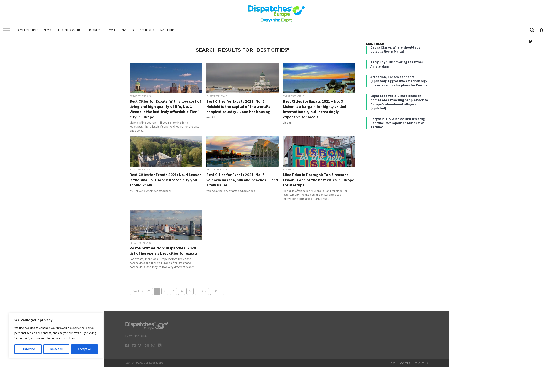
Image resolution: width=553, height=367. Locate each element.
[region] (56, 335)
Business (94, 30)
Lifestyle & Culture (70, 30)
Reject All (56, 349)
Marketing (167, 30)
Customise (28, 349)
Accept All (84, 349)
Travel (111, 30)
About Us (128, 30)
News (47, 30)
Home (392, 363)
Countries (147, 30)
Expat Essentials (27, 30)
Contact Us (421, 363)
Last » (217, 291)
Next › (201, 291)
